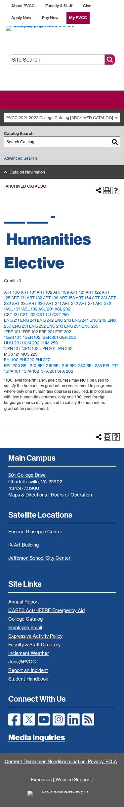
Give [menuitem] (87, 5)
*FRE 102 (29, 331)
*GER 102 (31, 337)
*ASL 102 (29, 309)
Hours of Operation (71, 495)
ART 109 (61, 292)
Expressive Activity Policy (35, 636)
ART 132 (34, 297)
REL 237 (110, 365)
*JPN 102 (30, 348)
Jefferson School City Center (39, 558)
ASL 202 (62, 309)
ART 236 (37, 303)
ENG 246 (98, 320)
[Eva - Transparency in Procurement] (62, 798)
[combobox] (62, 117)
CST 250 (60, 314)
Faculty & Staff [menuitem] (58, 5)
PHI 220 (27, 359)
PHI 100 (11, 359)
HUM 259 (49, 342)
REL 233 (94, 365)
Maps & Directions (27, 495)
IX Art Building (23, 545)
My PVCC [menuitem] (78, 17)
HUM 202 (30, 342)
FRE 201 (46, 331)
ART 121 (77, 292)
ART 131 (18, 297)
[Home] (62, 28)
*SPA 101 (12, 371)
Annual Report (23, 602)
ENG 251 (20, 326)
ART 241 (53, 303)
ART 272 (103, 303)
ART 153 (67, 297)
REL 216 (60, 365)
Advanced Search (20, 158)
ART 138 (51, 297)
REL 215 (44, 365)
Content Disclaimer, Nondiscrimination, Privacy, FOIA (61, 762)
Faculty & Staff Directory (34, 645)
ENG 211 (11, 320)
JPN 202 (64, 348)
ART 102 (44, 292)
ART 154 (83, 297)
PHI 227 (42, 359)
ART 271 (86, 303)
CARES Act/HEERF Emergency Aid (46, 610)
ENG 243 (63, 320)
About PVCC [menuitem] (23, 5)
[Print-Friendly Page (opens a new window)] (107, 190)
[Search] (115, 141)
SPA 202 (65, 371)
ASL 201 (46, 309)
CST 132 (27, 314)
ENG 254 (72, 326)
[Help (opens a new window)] (115, 190)
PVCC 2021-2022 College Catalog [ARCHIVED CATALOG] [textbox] (59, 117)
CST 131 (11, 314)
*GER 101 (12, 337)
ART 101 (28, 292)
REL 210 (28, 365)
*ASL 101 (12, 309)
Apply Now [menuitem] (21, 17)
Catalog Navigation (27, 172)
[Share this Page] (98, 190)
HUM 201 (12, 342)
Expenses (41, 780)
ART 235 (20, 303)
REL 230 (77, 365)
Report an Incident (28, 670)
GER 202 (67, 337)
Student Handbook (28, 679)
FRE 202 (63, 331)
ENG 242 (45, 320)
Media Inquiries (36, 737)
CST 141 (43, 314)
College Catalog (25, 619)
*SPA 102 (30, 371)
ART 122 (93, 292)
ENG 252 (37, 326)
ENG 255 (90, 326)
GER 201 (50, 337)
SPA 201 (48, 371)
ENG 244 (80, 320)
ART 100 (12, 292)
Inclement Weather (28, 653)
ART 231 (99, 297)
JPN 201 (48, 348)
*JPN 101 (12, 348)
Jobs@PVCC (22, 662)
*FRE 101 (12, 331)
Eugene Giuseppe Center (35, 532)
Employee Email (25, 628)
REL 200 (12, 365)
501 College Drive (27, 475)
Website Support (73, 780)
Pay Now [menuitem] (50, 17)
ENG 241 (28, 320)
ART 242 (70, 303)
